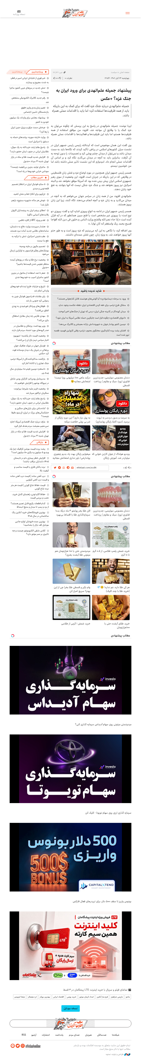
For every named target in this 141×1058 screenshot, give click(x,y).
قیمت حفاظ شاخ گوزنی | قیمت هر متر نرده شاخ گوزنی (30, 487)
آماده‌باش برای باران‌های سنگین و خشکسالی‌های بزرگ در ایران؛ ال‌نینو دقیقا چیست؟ (30, 412)
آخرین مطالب (37, 177)
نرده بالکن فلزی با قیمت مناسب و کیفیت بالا (31, 468)
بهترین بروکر (45, 996)
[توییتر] (18, 1046)
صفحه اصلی (124, 72)
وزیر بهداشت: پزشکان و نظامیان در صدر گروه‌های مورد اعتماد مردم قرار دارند (30, 328)
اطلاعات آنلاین (75, 13)
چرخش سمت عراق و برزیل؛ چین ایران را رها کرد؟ (30, 130)
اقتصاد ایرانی (58, 996)
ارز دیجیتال (32, 996)
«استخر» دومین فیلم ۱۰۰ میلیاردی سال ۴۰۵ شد (29, 371)
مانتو (128, 996)
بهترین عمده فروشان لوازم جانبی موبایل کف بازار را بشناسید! (32, 523)
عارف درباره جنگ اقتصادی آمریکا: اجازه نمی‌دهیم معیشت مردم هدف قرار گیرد (29, 424)
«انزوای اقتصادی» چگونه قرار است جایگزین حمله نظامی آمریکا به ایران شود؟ (91, 318)
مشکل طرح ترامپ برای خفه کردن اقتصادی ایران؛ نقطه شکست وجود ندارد (92, 305)
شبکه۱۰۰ (115, 1035)
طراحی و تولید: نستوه (115, 1054)
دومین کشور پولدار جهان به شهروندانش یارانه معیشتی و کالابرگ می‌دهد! (92, 324)
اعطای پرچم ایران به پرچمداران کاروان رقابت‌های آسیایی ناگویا (30, 212)
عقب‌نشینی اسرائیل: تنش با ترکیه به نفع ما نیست (30, 238)
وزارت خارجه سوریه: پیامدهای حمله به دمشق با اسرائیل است (29, 139)
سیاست (114, 72)
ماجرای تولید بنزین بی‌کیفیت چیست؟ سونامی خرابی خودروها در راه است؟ (29, 169)
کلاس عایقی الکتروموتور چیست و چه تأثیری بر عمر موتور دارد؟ (30, 532)
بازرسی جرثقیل (117, 996)
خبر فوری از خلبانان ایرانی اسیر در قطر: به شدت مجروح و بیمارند (29, 80)
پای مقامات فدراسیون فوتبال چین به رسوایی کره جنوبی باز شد (30, 298)
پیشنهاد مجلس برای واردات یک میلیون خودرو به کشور (29, 120)
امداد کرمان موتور (86, 996)
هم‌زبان (88, 1035)
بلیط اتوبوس (19, 996)
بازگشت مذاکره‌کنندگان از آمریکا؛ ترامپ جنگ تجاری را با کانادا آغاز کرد (29, 361)
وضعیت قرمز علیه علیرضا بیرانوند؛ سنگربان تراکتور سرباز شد (31, 391)
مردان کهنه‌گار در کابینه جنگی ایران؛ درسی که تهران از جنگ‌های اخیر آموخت (92, 311)
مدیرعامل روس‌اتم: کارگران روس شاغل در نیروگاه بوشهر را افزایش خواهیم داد (29, 381)
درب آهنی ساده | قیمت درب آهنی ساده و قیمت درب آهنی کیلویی (29, 477)
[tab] (39, 71)
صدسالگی (101, 1035)
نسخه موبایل (71, 1008)
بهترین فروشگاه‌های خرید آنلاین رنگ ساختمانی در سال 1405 (30, 514)
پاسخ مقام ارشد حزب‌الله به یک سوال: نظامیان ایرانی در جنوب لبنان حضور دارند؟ (29, 149)
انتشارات (46, 1035)
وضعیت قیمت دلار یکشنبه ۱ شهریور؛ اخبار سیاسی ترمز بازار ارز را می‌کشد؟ (31, 338)
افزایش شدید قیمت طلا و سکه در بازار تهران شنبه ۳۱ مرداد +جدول (30, 159)
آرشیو (33, 1035)
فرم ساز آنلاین (102, 996)
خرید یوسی (71, 996)
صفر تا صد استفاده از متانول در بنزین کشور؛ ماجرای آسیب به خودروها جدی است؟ (30, 277)
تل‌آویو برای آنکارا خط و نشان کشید (29, 194)
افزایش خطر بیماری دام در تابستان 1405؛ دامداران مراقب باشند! (31, 459)
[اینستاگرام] (23, 1046)
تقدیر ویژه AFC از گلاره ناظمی (31, 220)
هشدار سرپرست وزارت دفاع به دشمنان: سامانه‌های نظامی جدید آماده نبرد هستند (29, 229)
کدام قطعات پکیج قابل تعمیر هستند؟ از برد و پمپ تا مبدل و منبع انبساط (30, 505)
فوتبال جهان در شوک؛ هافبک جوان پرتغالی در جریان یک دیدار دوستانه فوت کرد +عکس (30, 349)
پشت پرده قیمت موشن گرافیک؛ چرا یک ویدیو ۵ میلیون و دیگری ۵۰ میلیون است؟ (29, 450)
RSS (24, 1035)
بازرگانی (39, 442)
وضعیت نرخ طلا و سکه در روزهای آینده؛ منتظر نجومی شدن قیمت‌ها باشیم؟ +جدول (29, 263)
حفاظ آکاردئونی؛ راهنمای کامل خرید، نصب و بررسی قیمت (30, 496)
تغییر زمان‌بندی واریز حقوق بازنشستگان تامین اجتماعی (35, 110)
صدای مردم (74, 1035)
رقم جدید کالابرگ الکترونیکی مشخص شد (30, 100)
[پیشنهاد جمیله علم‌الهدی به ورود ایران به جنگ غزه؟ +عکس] (91, 262)
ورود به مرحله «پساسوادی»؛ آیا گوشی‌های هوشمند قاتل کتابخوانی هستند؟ (91, 299)
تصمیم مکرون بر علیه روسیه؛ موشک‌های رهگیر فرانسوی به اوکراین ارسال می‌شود (29, 250)
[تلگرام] (13, 1046)
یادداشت (59, 1035)
